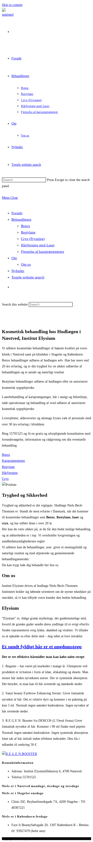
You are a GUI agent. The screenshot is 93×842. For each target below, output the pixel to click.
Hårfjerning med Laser (38, 245)
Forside (16, 213)
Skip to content (12, 5)
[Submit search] (75, 305)
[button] (6, 455)
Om (14, 258)
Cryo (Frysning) (33, 239)
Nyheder (17, 271)
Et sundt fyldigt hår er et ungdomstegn (42, 646)
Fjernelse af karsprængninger (42, 251)
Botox (25, 226)
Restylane (28, 232)
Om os (26, 264)
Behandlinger (21, 219)
